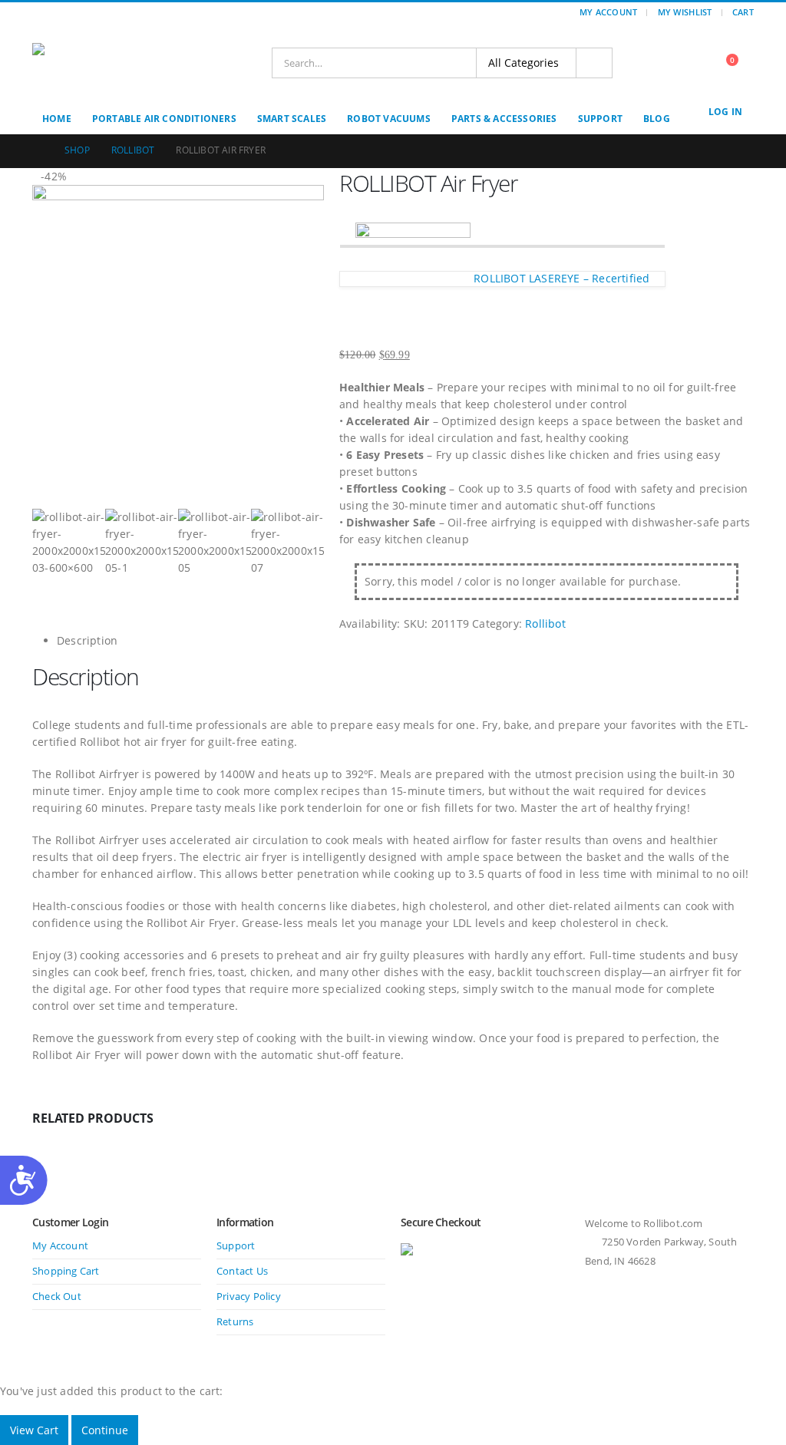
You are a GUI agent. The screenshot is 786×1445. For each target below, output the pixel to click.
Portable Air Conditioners (164, 118)
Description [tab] (87, 640)
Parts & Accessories (504, 118)
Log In (725, 111)
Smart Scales (291, 118)
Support (600, 118)
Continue (104, 1430)
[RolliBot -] (97, 63)
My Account (609, 12)
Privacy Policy (248, 1296)
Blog (656, 118)
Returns (234, 1321)
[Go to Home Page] (37, 150)
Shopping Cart (66, 1271)
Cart (743, 12)
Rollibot (545, 623)
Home (56, 118)
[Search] (594, 63)
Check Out (56, 1296)
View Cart (34, 1430)
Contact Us (242, 1271)
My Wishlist (685, 12)
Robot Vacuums (389, 118)
